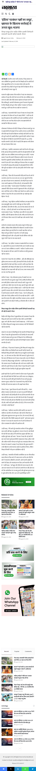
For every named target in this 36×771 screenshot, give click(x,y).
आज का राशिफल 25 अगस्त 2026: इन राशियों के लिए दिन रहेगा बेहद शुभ (23, 721)
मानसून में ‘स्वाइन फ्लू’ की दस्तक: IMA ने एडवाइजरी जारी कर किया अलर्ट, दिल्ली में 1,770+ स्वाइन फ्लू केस (24, 696)
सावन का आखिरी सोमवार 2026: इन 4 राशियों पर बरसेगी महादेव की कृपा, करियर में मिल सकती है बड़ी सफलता (24, 731)
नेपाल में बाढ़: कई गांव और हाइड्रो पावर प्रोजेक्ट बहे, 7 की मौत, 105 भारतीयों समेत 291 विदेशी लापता (26, 534)
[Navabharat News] (10, 8)
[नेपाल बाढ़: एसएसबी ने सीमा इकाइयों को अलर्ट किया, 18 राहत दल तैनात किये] (9, 504)
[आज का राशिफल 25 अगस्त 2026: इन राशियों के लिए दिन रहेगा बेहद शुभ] (7, 723)
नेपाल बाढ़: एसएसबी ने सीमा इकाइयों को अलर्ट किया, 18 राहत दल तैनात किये (8, 512)
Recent (6, 651)
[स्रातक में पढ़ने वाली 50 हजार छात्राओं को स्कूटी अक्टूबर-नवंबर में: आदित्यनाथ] (26, 504)
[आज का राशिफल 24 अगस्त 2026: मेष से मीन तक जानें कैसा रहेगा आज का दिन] (7, 742)
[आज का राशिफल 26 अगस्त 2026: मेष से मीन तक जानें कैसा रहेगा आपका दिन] (7, 714)
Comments (28, 651)
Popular (16, 651)
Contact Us (5, 760)
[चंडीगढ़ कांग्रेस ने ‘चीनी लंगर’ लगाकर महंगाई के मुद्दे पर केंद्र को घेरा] (9, 524)
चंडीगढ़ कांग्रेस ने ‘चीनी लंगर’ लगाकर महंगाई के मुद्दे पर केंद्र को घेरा (9, 533)
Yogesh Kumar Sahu (8, 38)
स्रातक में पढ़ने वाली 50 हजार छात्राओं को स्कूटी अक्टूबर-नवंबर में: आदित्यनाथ (26, 512)
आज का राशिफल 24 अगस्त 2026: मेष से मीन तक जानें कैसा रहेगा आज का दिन (24, 740)
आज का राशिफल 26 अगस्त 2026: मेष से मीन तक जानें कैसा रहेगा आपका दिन (24, 712)
